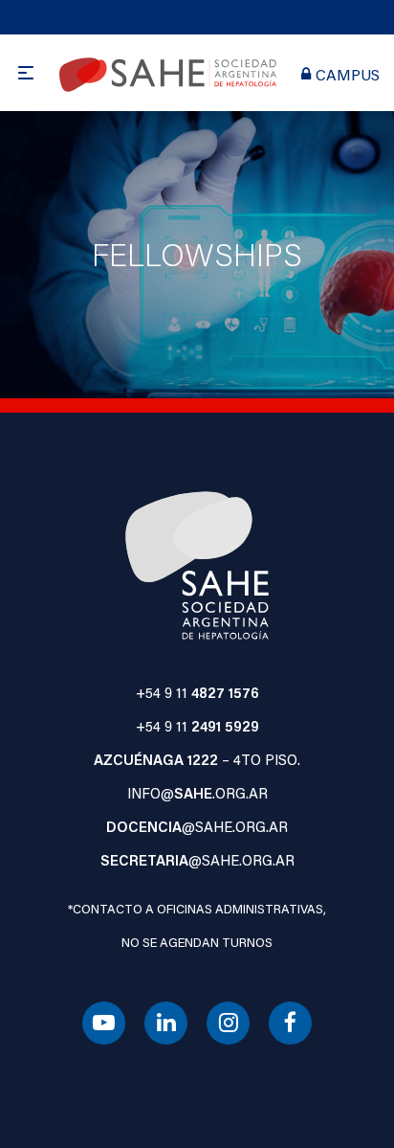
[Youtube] (103, 1024)
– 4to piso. (197, 759)
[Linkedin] (165, 1024)
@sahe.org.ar (197, 826)
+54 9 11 (197, 692)
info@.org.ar (197, 792)
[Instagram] (228, 1024)
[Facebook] (290, 1024)
